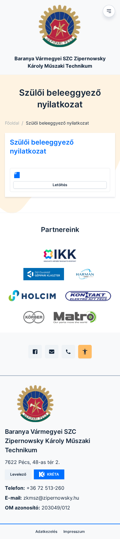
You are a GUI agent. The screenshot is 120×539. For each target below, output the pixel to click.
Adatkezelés (46, 531)
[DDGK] (43, 274)
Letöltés (60, 184)
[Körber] (33, 317)
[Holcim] (32, 295)
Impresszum (74, 531)
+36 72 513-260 (45, 488)
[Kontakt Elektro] (88, 295)
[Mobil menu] (109, 11)
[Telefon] (68, 351)
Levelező (18, 474)
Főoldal (12, 123)
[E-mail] (51, 351)
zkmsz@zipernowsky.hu (51, 498)
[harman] (85, 274)
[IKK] (60, 256)
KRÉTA (53, 474)
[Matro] (75, 317)
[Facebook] (35, 351)
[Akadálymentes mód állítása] (85, 351)
